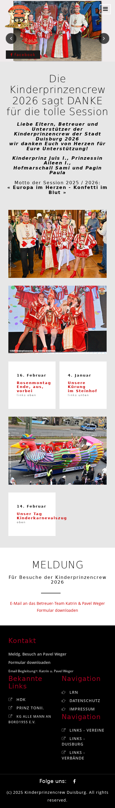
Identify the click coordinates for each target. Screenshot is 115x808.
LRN (74, 692)
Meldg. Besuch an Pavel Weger (37, 654)
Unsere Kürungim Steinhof (82, 389)
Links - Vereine (87, 730)
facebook (24, 55)
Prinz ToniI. (30, 707)
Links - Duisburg (73, 741)
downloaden (39, 662)
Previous (11, 38)
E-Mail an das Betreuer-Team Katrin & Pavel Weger (57, 603)
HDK (21, 699)
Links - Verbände (73, 755)
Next (103, 38)
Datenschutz (85, 700)
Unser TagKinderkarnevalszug (42, 518)
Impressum (82, 709)
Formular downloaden (57, 610)
